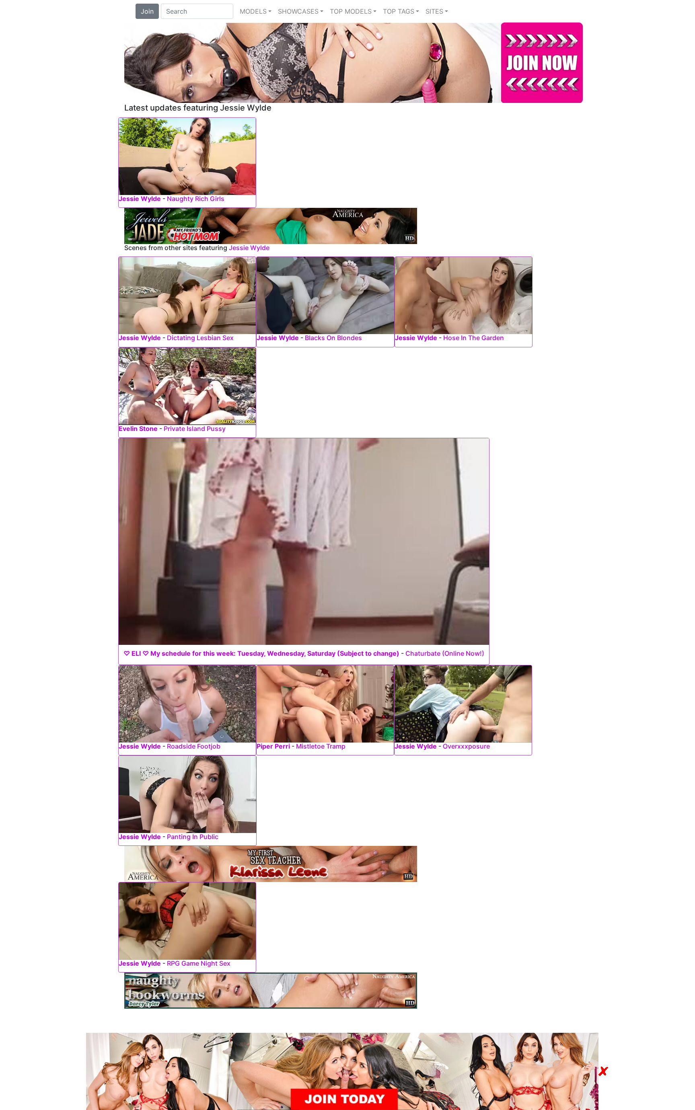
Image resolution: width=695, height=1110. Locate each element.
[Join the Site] (353, 62)
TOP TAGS (398, 11)
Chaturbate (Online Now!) (444, 653)
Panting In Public (192, 837)
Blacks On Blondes (333, 338)
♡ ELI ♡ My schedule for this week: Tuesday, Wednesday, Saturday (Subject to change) (261, 653)
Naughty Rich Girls (195, 199)
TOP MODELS (351, 11)
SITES (434, 11)
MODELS (253, 11)
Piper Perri (273, 746)
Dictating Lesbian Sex (200, 338)
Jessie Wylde (140, 199)
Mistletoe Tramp (320, 746)
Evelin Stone (138, 429)
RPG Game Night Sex (198, 963)
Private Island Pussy (195, 429)
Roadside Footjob (193, 746)
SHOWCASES (298, 11)
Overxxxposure (466, 746)
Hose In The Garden (473, 338)
